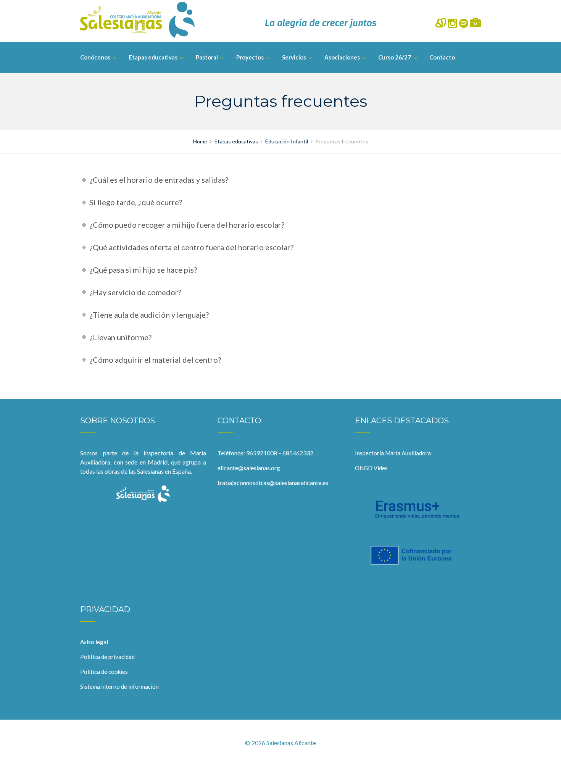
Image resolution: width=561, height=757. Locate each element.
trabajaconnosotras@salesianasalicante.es (273, 482)
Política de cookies (104, 671)
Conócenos (95, 57)
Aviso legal (94, 641)
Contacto (442, 57)
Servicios (294, 57)
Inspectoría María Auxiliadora (393, 453)
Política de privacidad (107, 656)
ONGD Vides (371, 467)
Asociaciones (342, 57)
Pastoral (207, 57)
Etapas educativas (153, 57)
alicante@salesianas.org (249, 467)
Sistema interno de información (119, 686)
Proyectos (250, 57)
